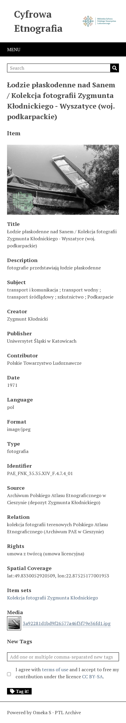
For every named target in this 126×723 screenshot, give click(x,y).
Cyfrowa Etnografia (38, 21)
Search (114, 68)
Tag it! (22, 691)
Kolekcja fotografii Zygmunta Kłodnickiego (52, 597)
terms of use (55, 669)
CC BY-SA (92, 676)
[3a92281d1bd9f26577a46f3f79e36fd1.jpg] (63, 212)
